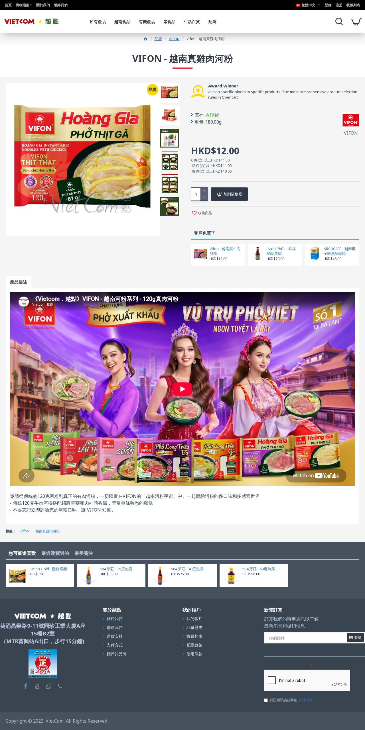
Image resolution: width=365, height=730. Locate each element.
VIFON (174, 38)
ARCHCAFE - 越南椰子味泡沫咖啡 (340, 251)
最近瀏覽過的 (55, 553)
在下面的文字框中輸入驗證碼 (286, 665)
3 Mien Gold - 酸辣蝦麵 (48, 569)
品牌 (158, 38)
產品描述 (18, 282)
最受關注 (84, 553)
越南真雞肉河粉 (48, 531)
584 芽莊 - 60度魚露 (258, 569)
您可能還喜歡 (22, 553)
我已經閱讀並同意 (291, 700)
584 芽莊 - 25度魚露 (116, 569)
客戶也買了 (204, 233)
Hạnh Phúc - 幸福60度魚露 (281, 251)
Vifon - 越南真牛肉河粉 (225, 251)
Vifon (25, 531)
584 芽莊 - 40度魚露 (187, 569)
